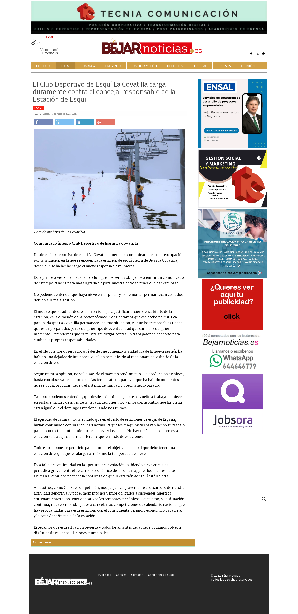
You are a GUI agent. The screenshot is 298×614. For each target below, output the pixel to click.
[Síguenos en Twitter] (257, 53)
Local (38, 108)
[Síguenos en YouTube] (263, 53)
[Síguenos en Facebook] (251, 53)
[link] (43, 122)
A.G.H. (37, 113)
